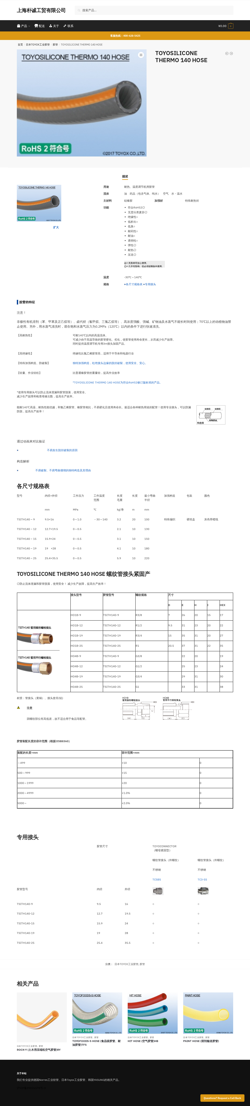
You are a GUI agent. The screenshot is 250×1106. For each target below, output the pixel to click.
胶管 (55, 44)
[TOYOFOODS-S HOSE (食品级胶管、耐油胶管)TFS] (97, 1013)
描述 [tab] (125, 176)
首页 (20, 44)
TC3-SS (202, 879)
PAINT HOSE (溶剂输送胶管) (201, 1041)
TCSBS (156, 879)
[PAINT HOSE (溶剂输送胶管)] (208, 1013)
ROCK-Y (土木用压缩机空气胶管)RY (39, 1049)
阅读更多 (42, 1055)
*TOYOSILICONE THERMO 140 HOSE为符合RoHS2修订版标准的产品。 (117, 382)
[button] (141, 55)
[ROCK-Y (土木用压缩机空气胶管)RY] (42, 1017)
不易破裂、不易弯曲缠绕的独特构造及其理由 (63, 470)
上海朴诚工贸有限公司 (41, 10)
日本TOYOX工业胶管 (38, 44)
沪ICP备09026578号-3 (31, 1088)
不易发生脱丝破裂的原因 (62, 450)
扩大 (56, 227)
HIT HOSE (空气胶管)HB (143, 1041)
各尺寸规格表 (134, 284)
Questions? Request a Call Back (222, 1098)
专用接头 (150, 284)
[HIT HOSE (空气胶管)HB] (153, 1013)
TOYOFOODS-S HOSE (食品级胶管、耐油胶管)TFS (96, 1042)
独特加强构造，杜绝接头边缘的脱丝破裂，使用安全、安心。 (110, 363)
